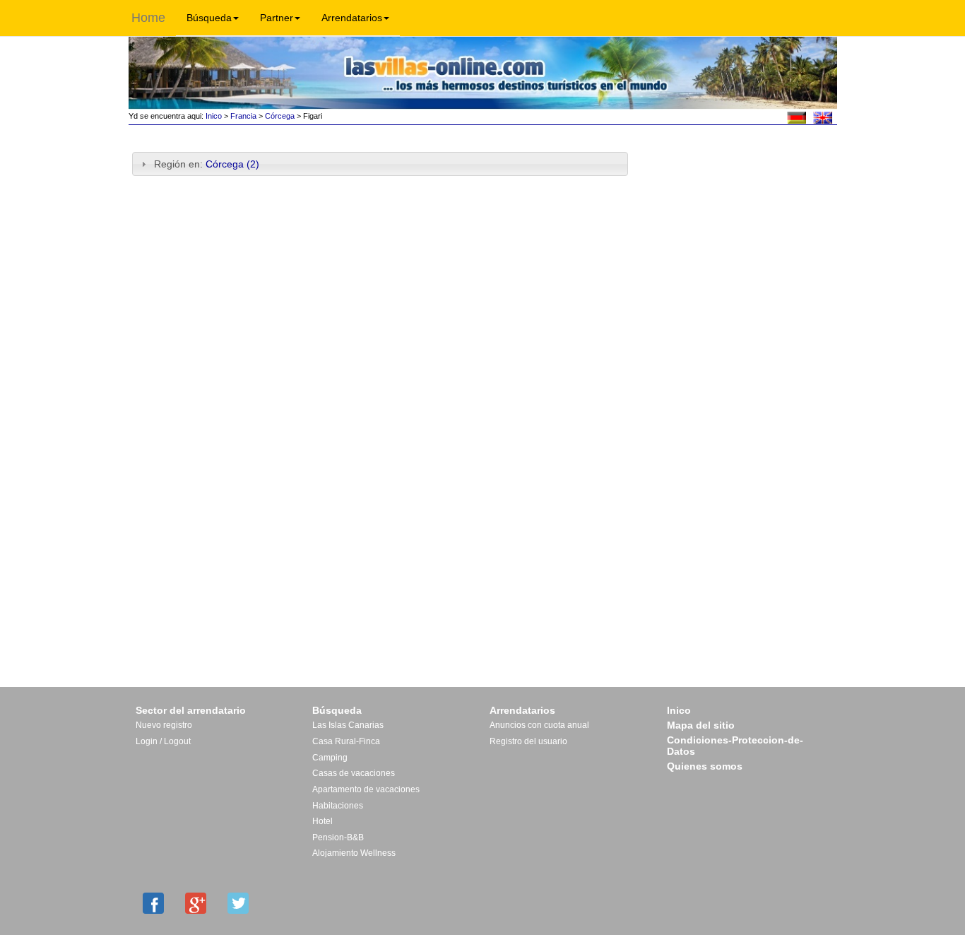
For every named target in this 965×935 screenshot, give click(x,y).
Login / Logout (163, 741)
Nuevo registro (164, 725)
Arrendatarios (351, 17)
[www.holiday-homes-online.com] (823, 116)
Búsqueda (209, 17)
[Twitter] (238, 903)
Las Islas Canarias (348, 725)
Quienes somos (704, 766)
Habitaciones (337, 806)
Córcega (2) (232, 164)
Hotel (322, 821)
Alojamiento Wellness (354, 853)
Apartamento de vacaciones (366, 789)
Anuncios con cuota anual (539, 725)
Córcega (280, 116)
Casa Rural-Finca (346, 741)
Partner (276, 17)
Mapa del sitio (701, 725)
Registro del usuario (528, 741)
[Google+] (195, 903)
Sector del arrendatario (191, 710)
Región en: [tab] (206, 164)
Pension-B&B (338, 837)
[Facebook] (153, 903)
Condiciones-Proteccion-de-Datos (735, 745)
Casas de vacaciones (353, 773)
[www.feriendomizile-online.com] (796, 116)
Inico (212, 116)
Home (148, 18)
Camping (330, 758)
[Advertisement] (737, 174)
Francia (243, 116)
